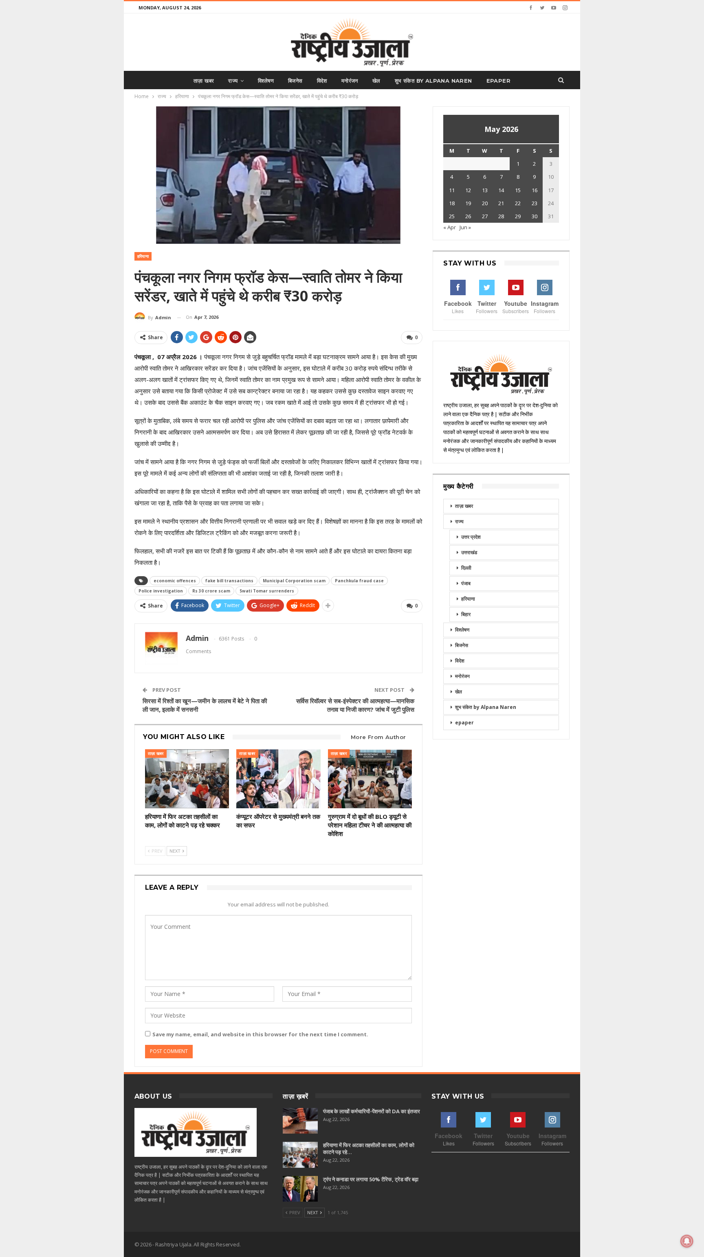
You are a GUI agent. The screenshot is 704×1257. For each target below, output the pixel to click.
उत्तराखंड (469, 552)
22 (518, 203)
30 (534, 216)
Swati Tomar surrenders (267, 591)
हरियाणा (143, 256)
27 (485, 216)
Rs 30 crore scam (211, 591)
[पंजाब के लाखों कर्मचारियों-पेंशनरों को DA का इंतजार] (300, 1121)
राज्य (233, 80)
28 (501, 216)
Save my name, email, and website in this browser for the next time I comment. (260, 1034)
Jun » (465, 227)
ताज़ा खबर (204, 80)
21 (501, 203)
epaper (498, 80)
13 (485, 190)
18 (452, 203)
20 (485, 203)
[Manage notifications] (686, 1241)
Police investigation (161, 591)
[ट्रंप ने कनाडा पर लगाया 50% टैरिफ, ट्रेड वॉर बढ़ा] (300, 1189)
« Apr (449, 227)
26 (468, 216)
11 (452, 190)
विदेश (322, 80)
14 (501, 190)
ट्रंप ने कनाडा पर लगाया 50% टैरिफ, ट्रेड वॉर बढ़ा (370, 1179)
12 (468, 190)
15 (518, 190)
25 (452, 216)
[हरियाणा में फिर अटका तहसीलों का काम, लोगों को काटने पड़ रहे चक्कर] (187, 778)
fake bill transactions (229, 581)
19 (468, 203)
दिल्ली (466, 567)
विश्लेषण (266, 80)
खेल (376, 80)
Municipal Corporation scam (294, 581)
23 (534, 203)
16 (534, 190)
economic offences (175, 581)
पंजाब (466, 583)
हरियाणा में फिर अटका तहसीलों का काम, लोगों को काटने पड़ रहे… (368, 1148)
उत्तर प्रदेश (471, 536)
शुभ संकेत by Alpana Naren (433, 80)
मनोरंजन (349, 80)
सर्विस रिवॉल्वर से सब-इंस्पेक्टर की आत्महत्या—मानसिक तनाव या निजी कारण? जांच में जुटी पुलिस (355, 705)
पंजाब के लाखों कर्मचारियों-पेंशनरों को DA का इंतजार (371, 1111)
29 (518, 216)
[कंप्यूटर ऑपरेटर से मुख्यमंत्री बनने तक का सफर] (278, 778)
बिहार (466, 614)
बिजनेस (295, 80)
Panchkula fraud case (359, 581)
